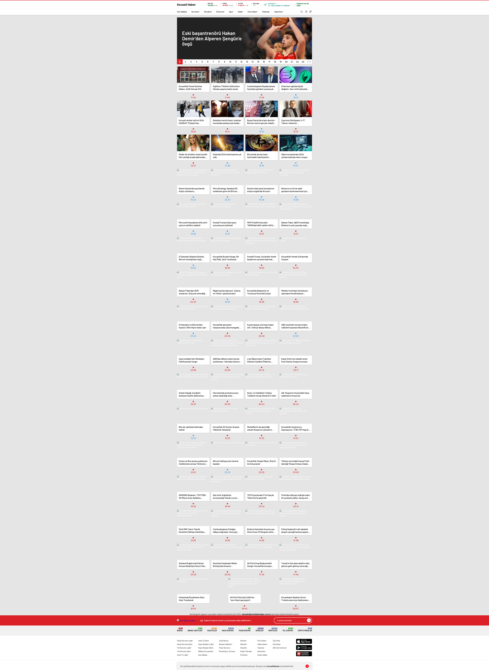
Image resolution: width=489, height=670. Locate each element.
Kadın (240, 11)
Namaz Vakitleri (195, 630)
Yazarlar (260, 648)
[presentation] (308, 61)
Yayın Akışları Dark (205, 648)
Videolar (266, 11)
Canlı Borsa (223, 640)
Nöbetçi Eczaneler (205, 651)
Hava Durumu (228, 630)
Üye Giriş (276, 640)
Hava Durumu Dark (184, 644)
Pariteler (272, 630)
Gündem (208, 11)
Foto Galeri (252, 11)
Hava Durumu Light (185, 640)
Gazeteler (278, 11)
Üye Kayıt (277, 644)
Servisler (195, 11)
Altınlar (243, 640)
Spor (231, 11)
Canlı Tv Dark (203, 640)
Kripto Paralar (305, 630)
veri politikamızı (272, 666)
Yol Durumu (287, 630)
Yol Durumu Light (184, 648)
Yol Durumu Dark (184, 651)
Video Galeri (262, 644)
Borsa (180, 630)
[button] (179, 61)
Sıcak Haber (262, 655)
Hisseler (259, 630)
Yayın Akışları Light (206, 644)
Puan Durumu (245, 630)
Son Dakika (182, 11)
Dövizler (243, 644)
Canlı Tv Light (182, 655)
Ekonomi (220, 11)
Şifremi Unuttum (280, 648)
